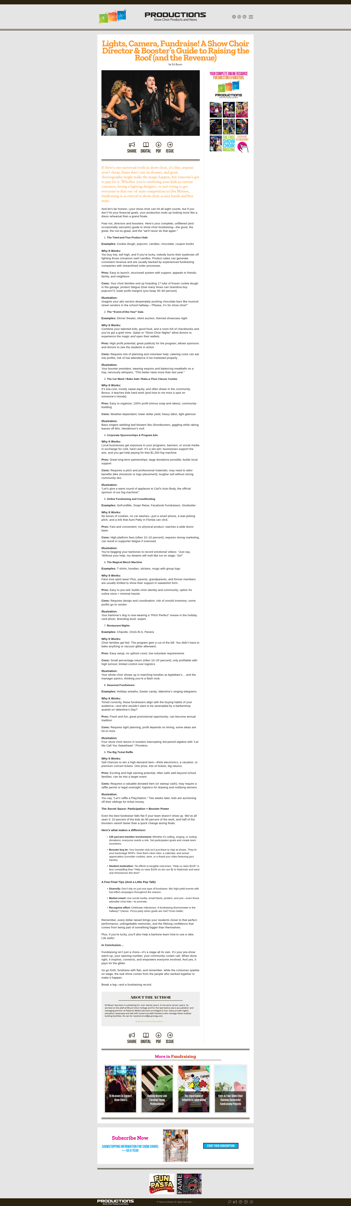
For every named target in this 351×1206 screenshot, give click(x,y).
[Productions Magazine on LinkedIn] (244, 17)
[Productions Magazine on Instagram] (239, 17)
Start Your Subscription (220, 1146)
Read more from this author (149, 1021)
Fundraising (183, 1056)
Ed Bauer (177, 64)
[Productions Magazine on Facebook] (234, 17)
